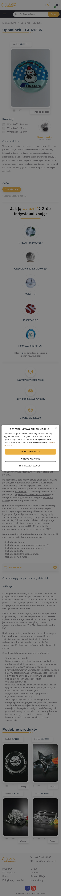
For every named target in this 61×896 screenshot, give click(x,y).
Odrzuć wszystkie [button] (30, 458)
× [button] (56, 428)
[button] (30, 465)
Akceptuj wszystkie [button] (30, 451)
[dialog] (30, 448)
